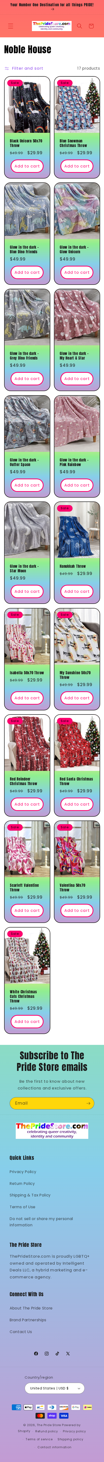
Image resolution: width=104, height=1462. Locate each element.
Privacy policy (74, 1431)
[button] (10, 26)
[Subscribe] (88, 1103)
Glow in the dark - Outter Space (24, 462)
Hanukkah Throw (73, 566)
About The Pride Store (31, 1308)
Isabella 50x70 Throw (27, 673)
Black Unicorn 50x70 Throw (26, 143)
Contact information (54, 1447)
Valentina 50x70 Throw (72, 888)
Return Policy (22, 1183)
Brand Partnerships (28, 1319)
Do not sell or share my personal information (41, 1222)
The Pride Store (49, 1425)
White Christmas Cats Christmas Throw (23, 996)
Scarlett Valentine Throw (24, 888)
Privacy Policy (23, 1171)
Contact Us (21, 1331)
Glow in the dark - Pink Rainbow (74, 462)
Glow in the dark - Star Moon (24, 569)
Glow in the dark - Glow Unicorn (74, 249)
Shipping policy (70, 1439)
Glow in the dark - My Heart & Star (74, 356)
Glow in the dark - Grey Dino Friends (24, 356)
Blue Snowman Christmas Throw (73, 143)
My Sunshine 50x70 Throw (75, 675)
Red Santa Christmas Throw (76, 781)
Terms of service (39, 1439)
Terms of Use (23, 1206)
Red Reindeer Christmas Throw (23, 781)
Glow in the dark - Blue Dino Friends (24, 249)
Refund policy (46, 1431)
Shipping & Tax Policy (30, 1195)
